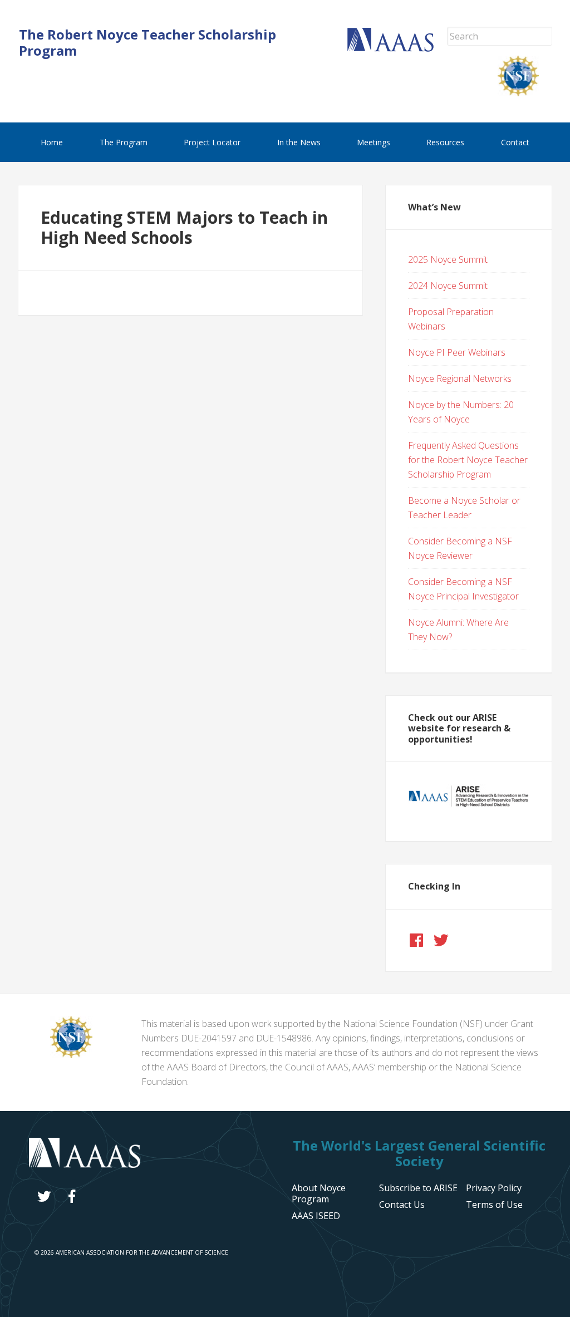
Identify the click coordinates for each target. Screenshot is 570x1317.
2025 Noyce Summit (448, 259)
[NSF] (71, 1055)
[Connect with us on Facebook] (416, 940)
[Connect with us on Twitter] (441, 940)
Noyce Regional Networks (460, 378)
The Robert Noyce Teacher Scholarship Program (147, 42)
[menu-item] (494, 1188)
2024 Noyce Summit (448, 285)
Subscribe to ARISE (418, 1188)
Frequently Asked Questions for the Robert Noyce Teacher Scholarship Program (468, 459)
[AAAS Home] (397, 48)
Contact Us (402, 1204)
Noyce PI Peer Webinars (456, 352)
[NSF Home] (525, 93)
